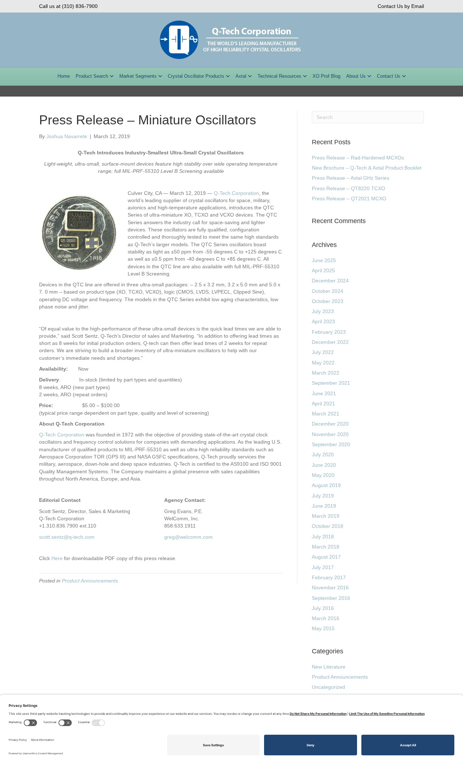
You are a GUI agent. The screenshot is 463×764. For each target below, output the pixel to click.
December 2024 (330, 280)
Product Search (92, 76)
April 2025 (323, 270)
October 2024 (327, 291)
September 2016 (331, 598)
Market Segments (138, 76)
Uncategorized (328, 687)
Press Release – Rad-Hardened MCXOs (358, 158)
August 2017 (326, 557)
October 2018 (327, 526)
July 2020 (323, 454)
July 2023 (323, 311)
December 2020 (330, 424)
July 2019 (323, 496)
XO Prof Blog (326, 76)
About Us (356, 76)
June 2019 (324, 506)
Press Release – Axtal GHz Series (350, 178)
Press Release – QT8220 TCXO (348, 188)
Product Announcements (90, 581)
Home (64, 76)
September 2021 (331, 383)
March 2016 (325, 618)
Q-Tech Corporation (236, 193)
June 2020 (324, 465)
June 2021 (324, 393)
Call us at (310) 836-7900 (68, 6)
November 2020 (330, 434)
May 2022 (323, 363)
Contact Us (388, 76)
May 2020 (323, 475)
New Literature (328, 667)
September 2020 (331, 444)
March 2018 (325, 547)
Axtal (240, 76)
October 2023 (327, 301)
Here (57, 558)
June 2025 (324, 260)
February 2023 (329, 332)
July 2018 (323, 536)
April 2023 (323, 321)
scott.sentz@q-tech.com (66, 537)
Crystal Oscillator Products (196, 76)
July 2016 (323, 608)
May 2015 (323, 628)
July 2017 (323, 567)
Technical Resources (279, 76)
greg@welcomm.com (188, 537)
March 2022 (325, 373)
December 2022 (330, 342)
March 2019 (325, 516)
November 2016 (330, 587)
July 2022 (323, 352)
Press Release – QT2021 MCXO (349, 198)
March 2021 (325, 414)
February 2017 (329, 577)
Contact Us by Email (401, 6)
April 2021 (323, 403)
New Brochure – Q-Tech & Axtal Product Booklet (366, 168)
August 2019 (326, 485)
